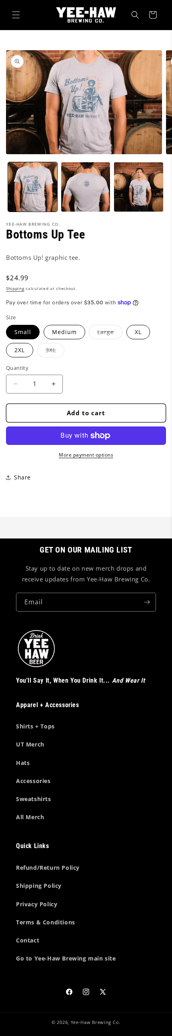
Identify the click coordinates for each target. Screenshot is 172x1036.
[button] (16, 15)
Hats (23, 763)
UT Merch (30, 744)
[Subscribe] (147, 602)
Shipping (15, 288)
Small (22, 332)
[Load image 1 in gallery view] (32, 187)
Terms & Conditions (45, 922)
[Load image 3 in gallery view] (138, 187)
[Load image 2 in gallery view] (85, 187)
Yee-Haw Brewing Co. (95, 1022)
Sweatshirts (33, 799)
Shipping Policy (39, 885)
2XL (19, 350)
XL (138, 332)
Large (109, 333)
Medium (64, 332)
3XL (55, 351)
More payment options (86, 454)
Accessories (33, 781)
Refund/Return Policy (48, 867)
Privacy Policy (36, 904)
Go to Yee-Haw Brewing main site (66, 958)
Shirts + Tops (35, 726)
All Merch (30, 817)
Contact (27, 940)
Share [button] (22, 477)
